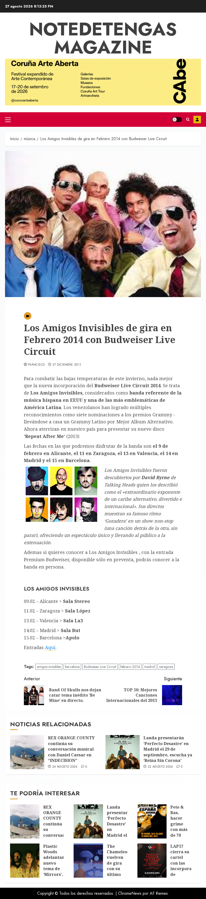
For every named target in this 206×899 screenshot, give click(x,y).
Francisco (36, 365)
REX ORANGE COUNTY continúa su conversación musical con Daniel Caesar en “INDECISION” (71, 749)
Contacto (197, 119)
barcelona (72, 666)
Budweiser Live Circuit (100, 666)
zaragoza (166, 666)
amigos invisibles (49, 666)
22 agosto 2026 (160, 767)
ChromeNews (129, 893)
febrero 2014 (130, 666)
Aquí (50, 647)
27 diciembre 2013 (67, 365)
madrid (149, 666)
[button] (8, 119)
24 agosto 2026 (65, 767)
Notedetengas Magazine (103, 38)
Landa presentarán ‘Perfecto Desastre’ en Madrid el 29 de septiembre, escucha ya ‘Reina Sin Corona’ (167, 749)
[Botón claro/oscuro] (177, 119)
